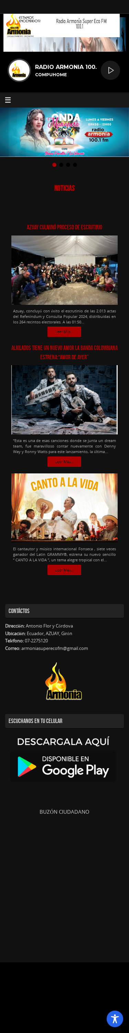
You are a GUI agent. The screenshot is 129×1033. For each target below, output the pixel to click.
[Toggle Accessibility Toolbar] (115, 1019)
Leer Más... (64, 331)
